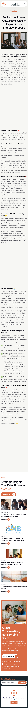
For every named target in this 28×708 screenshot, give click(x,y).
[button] (24, 4)
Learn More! (14, 702)
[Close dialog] (25, 688)
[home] (5, 3)
